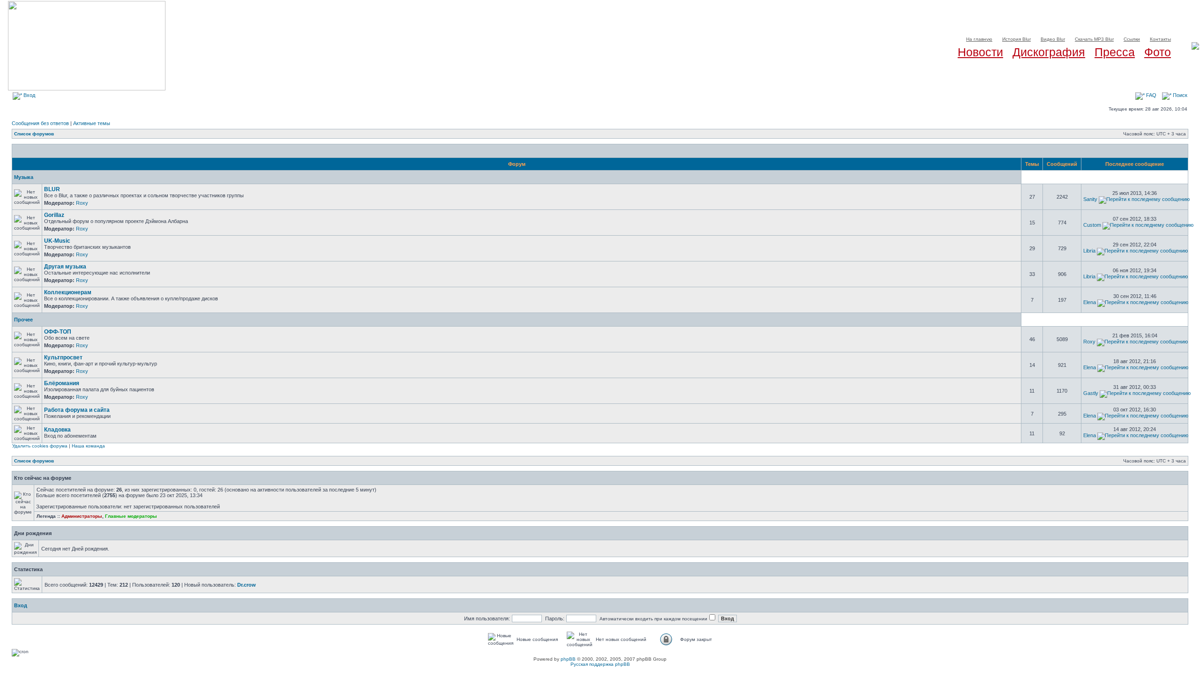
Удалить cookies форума (40, 445)
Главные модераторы (131, 516)
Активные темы (91, 123)
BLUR (52, 189)
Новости (980, 52)
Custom (1092, 225)
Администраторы (81, 516)
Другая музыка (65, 266)
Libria (1089, 250)
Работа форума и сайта (77, 410)
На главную (979, 39)
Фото (1157, 52)
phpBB (568, 659)
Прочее (23, 319)
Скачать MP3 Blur (1094, 39)
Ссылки (1132, 39)
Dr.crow (246, 585)
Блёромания (61, 383)
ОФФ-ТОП (57, 331)
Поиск (1179, 95)
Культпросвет (63, 357)
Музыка (23, 177)
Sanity (1090, 199)
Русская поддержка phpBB (600, 664)
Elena (1089, 302)
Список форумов (34, 133)
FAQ (1150, 95)
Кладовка (57, 429)
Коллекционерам (67, 292)
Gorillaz (54, 215)
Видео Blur (1053, 39)
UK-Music (57, 241)
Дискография (1048, 52)
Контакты (1160, 39)
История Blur (1016, 39)
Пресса (1115, 52)
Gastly (1090, 393)
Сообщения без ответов (40, 123)
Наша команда (88, 445)
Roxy (82, 203)
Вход (28, 95)
